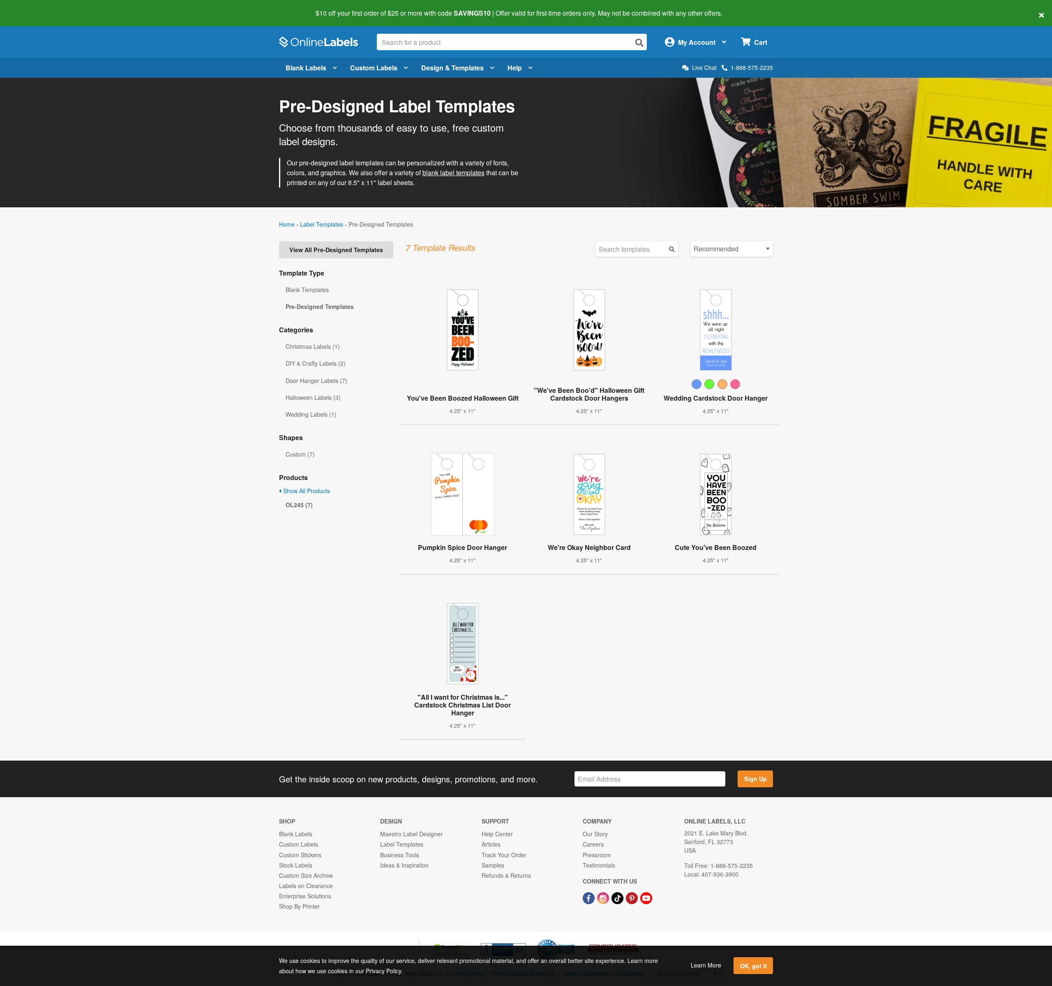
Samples (493, 865)
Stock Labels (295, 865)
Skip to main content (29, 7)
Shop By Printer (299, 906)
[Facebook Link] (589, 897)
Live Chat (704, 68)
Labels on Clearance (306, 886)
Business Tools (399, 855)
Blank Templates (307, 289)
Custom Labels (373, 67)
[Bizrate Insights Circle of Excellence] (572, 939)
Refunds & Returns (506, 875)
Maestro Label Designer (411, 834)
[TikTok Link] (618, 897)
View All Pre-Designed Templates (336, 250)
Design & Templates (452, 67)
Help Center (497, 834)
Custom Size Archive (306, 875)
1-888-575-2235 (752, 67)
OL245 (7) (299, 505)
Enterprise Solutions (305, 896)
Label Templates (321, 224)
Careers (593, 844)
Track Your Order (504, 855)
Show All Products (305, 491)
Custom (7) (300, 454)
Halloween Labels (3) (313, 397)
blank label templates (453, 172)
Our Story (595, 834)
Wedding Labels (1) (311, 414)
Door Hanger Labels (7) (316, 380)
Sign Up (755, 779)
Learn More (706, 965)
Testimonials (599, 865)
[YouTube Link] (646, 897)
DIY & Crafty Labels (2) (316, 363)
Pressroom (597, 855)
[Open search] (639, 42)
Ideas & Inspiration (404, 865)
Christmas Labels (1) (313, 346)
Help (515, 67)
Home (287, 224)
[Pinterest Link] (632, 897)
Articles (491, 844)
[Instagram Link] (604, 897)
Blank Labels (306, 67)
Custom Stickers (300, 855)
